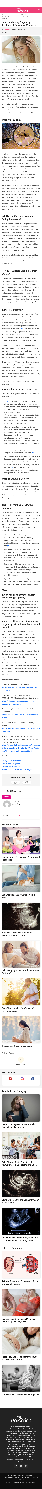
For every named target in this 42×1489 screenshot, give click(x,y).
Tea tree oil (8, 401)
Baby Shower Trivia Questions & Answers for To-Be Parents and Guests (20, 1163)
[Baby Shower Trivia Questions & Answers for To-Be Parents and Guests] (21, 1145)
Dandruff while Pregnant (11, 766)
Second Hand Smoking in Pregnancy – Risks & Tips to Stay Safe (20, 1320)
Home (3, 15)
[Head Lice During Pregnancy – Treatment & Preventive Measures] (21, 49)
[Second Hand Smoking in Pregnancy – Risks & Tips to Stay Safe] (21, 1302)
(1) (22, 328)
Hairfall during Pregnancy (11, 764)
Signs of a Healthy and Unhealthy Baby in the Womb (20, 1201)
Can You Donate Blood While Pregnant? (20, 1394)
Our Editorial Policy (14, 791)
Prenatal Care (20, 15)
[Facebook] (16, 1466)
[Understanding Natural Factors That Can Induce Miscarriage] (21, 1108)
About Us (35, 1477)
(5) (33, 452)
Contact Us (21, 1479)
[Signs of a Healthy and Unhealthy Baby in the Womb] (21, 1183)
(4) (11, 467)
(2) (23, 160)
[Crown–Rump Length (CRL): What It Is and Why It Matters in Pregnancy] (21, 1221)
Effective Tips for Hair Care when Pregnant (18, 769)
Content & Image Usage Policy (12, 1477)
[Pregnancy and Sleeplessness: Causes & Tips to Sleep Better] (21, 1340)
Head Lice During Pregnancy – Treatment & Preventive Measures (19, 24)
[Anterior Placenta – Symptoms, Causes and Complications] (21, 1264)
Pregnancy (11, 15)
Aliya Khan (7, 29)
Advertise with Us (26, 1477)
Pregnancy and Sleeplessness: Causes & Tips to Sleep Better (20, 1358)
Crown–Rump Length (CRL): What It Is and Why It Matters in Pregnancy (20, 1239)
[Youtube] (26, 1466)
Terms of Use (20, 1475)
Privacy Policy (12, 1475)
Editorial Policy (30, 1475)
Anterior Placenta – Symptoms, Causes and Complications (20, 1282)
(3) (8, 546)
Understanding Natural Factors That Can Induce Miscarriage (19, 1125)
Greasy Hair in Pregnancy (11, 761)
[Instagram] (21, 1466)
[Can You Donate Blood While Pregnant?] (21, 1378)
